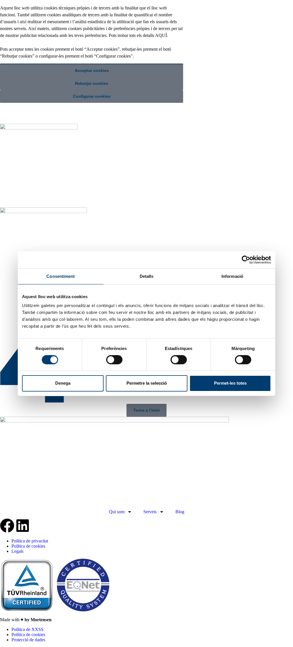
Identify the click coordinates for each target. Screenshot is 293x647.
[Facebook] (7, 525)
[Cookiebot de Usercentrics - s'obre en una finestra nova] (246, 259)
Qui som (116, 511)
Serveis (150, 511)
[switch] (114, 359)
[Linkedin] (22, 525)
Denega (62, 383)
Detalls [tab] (147, 276)
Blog (179, 511)
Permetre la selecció (146, 383)
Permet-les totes (230, 383)
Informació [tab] (232, 276)
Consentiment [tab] (60, 276)
